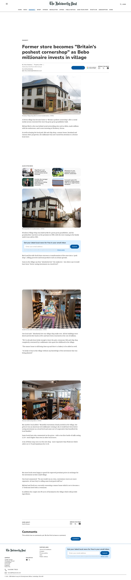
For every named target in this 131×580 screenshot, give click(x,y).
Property (25, 40)
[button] (7, 4)
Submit (74, 247)
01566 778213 (14, 569)
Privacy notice (61, 250)
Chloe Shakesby (28, 64)
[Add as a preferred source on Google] (91, 67)
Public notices (44, 556)
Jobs (41, 555)
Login (124, 4)
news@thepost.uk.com (14, 573)
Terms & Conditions (45, 549)
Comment (75, 539)
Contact (42, 551)
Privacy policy (44, 553)
